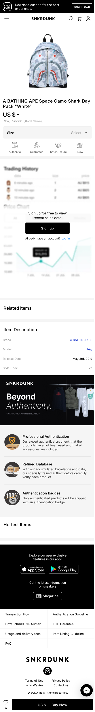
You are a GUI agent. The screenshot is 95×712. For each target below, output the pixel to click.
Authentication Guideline (70, 614)
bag (89, 349)
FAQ (8, 643)
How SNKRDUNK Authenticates (26, 624)
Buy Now (52, 705)
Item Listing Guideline (68, 634)
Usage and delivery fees (22, 634)
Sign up (47, 228)
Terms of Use (34, 680)
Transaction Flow (17, 614)
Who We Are (34, 685)
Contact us (60, 685)
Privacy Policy (60, 680)
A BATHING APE (81, 340)
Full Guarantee (63, 624)
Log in (65, 238)
